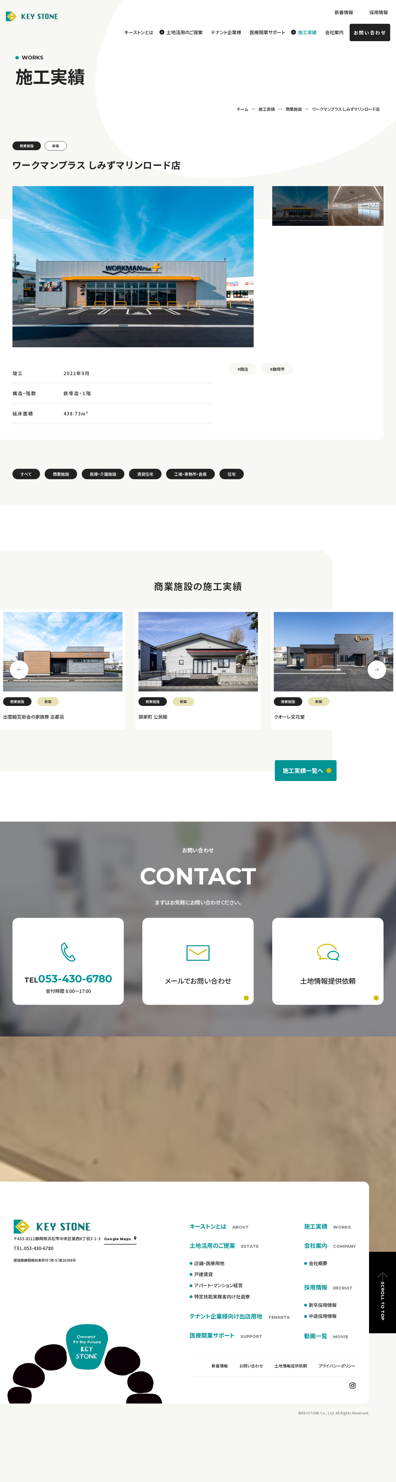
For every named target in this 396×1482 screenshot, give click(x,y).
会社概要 (318, 1263)
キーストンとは (138, 32)
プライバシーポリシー (337, 1366)
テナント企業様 (226, 32)
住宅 (232, 474)
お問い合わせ (370, 32)
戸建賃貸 (203, 1274)
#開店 (242, 369)
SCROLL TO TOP (382, 1301)
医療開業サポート (267, 32)
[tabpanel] (62, 669)
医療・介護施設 (103, 474)
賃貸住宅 (145, 474)
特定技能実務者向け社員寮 (222, 1296)
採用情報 (378, 12)
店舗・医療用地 (209, 1263)
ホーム (242, 109)
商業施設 (294, 109)
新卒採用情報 (323, 1304)
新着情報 (344, 12)
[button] (300, 206)
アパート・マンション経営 (218, 1285)
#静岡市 (277, 369)
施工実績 (267, 109)
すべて (26, 474)
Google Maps (117, 1239)
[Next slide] (377, 669)
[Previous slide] (19, 669)
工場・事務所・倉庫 (190, 474)
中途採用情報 (323, 1315)
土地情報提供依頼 (291, 1366)
